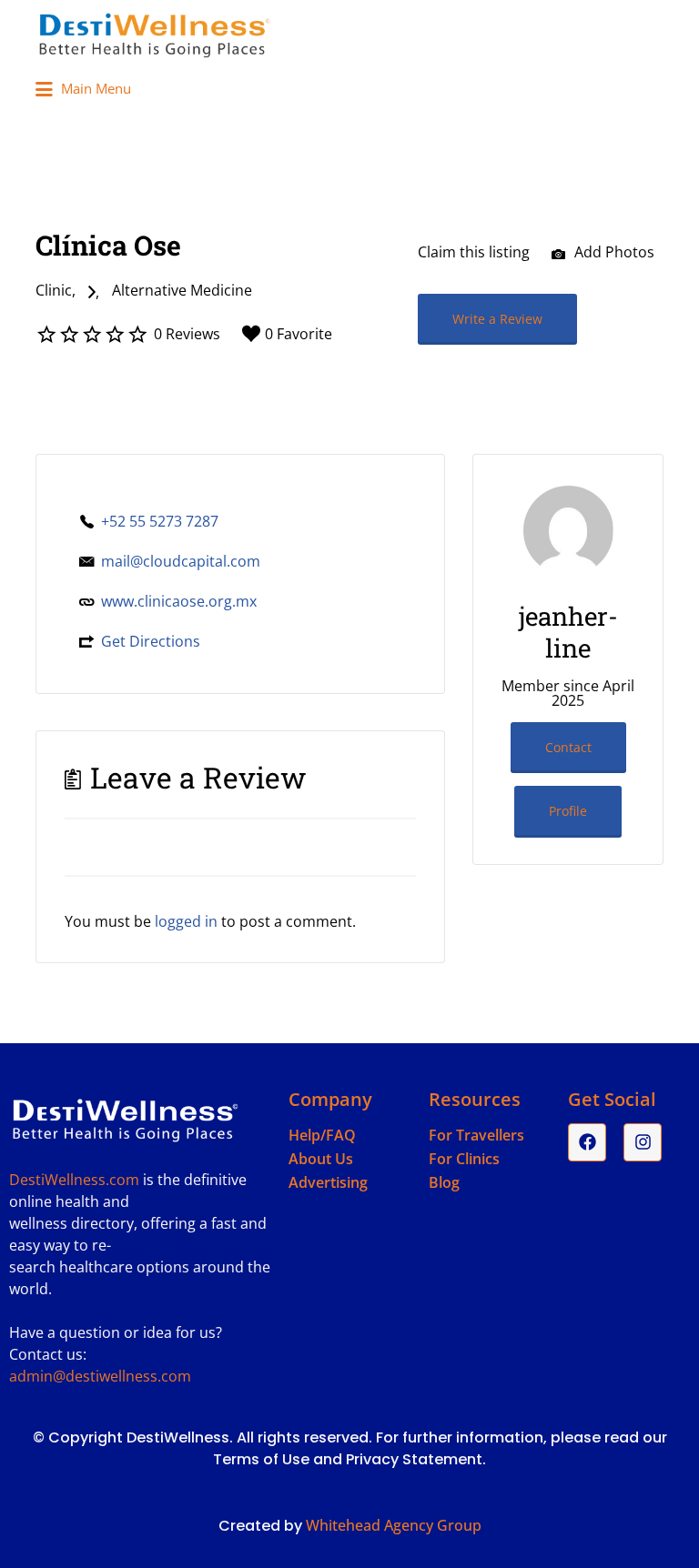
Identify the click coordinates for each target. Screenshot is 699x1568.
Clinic (53, 290)
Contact (568, 747)
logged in (186, 921)
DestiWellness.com (74, 1180)
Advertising (328, 1182)
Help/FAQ (322, 1135)
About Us (321, 1159)
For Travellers (476, 1135)
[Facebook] (587, 1142)
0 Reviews (187, 334)
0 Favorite (298, 334)
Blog (444, 1182)
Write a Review (497, 318)
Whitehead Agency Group (393, 1525)
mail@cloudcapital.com (180, 561)
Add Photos (612, 252)
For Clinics (464, 1159)
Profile (568, 810)
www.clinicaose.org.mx (179, 601)
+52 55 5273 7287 (159, 521)
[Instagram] (642, 1142)
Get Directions (150, 641)
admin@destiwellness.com (100, 1376)
